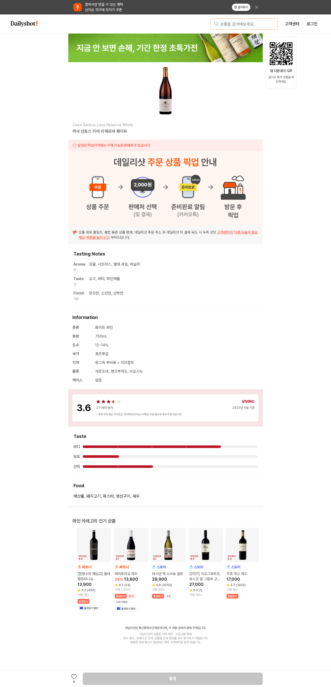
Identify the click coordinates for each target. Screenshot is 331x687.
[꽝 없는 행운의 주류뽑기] (165, 47)
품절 (172, 678)
